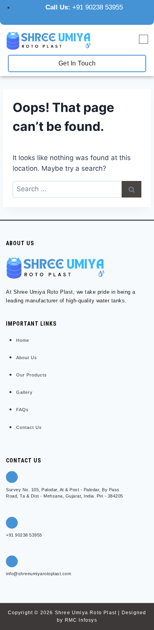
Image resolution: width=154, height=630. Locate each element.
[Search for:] (77, 189)
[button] (143, 40)
